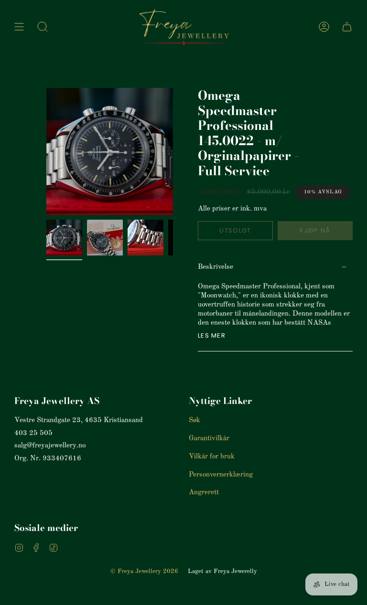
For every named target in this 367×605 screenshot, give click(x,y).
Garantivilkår (209, 438)
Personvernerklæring (221, 474)
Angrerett (204, 492)
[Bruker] (324, 26)
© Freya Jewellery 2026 (144, 571)
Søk (194, 420)
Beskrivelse (215, 267)
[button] (42, 26)
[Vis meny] (19, 26)
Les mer (212, 335)
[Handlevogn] (347, 26)
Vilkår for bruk (212, 456)
